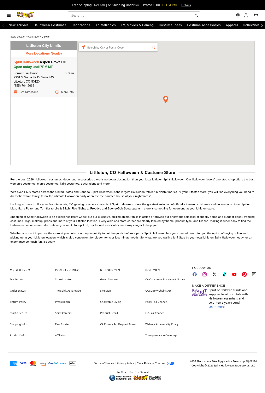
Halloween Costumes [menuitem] (50, 25)
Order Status (18, 290)
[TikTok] (224, 274)
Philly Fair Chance (156, 302)
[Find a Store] (238, 15)
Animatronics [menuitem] (105, 25)
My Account (17, 279)
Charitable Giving (110, 302)
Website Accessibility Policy (161, 324)
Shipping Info (18, 324)
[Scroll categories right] (262, 25)
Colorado (33, 36)
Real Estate (62, 324)
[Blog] (254, 274)
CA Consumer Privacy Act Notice (165, 279)
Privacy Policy (125, 363)
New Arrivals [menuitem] (19, 25)
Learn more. (217, 307)
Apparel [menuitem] (232, 25)
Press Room (62, 302)
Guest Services (109, 279)
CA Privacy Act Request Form (118, 324)
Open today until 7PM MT (33, 67)
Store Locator (18, 36)
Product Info (17, 335)
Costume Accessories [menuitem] (204, 25)
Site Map (105, 290)
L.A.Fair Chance (154, 313)
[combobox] (134, 15)
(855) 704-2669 (24, 85)
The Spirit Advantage (68, 290)
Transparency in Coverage (161, 335)
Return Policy (18, 302)
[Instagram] (204, 274)
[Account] (246, 15)
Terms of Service (104, 363)
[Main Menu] (8, 15)
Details (186, 5)
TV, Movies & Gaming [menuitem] (137, 25)
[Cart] (255, 15)
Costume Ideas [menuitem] (170, 25)
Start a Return (18, 313)
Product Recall (109, 313)
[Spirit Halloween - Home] (25, 15)
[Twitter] (214, 274)
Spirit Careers (63, 313)
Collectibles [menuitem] (252, 25)
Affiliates (60, 335)
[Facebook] (194, 274)
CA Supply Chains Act (158, 290)
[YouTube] (234, 274)
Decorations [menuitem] (80, 25)
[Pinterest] (244, 274)
